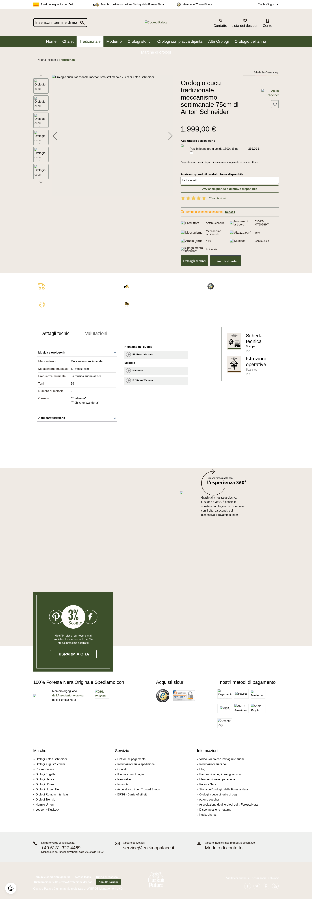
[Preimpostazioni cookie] (10, 888)
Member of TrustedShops (198, 4)
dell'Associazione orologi (68, 695)
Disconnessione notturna (215, 809)
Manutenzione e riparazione (217, 779)
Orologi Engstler (46, 774)
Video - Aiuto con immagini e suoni (221, 759)
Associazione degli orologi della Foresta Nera (228, 804)
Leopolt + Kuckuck (47, 809)
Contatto (122, 769)
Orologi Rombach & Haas (52, 794)
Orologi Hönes (45, 784)
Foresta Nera (207, 784)
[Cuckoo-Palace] (156, 22)
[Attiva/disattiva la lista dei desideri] (275, 104)
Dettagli (230, 211)
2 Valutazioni (217, 198)
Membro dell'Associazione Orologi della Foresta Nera (132, 4)
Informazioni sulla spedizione (136, 764)
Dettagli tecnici (194, 261)
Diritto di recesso (107, 876)
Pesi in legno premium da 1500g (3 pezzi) (216, 148)
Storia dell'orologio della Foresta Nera (223, 789)
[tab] (55, 333)
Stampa (250, 346)
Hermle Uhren (45, 804)
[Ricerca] (82, 22)
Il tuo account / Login (130, 774)
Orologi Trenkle (45, 799)
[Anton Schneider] (270, 92)
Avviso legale (83, 876)
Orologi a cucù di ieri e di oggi (218, 794)
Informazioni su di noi (213, 764)
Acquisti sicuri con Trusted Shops (138, 789)
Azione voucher (209, 799)
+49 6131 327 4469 (61, 847)
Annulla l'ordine (108, 881)
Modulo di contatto (223, 847)
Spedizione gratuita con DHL (57, 4)
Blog (202, 769)
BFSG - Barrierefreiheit (132, 794)
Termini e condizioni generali (52, 876)
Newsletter (124, 779)
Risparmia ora (73, 654)
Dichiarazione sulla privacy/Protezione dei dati (63, 881)
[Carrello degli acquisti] (276, 22)
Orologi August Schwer (50, 764)
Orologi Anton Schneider (51, 759)
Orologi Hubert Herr (48, 789)
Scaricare (251, 369)
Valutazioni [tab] (96, 333)
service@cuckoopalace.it (148, 847)
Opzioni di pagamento (131, 759)
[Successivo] (170, 135)
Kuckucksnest (208, 814)
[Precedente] (55, 135)
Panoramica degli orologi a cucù (220, 774)
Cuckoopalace (45, 769)
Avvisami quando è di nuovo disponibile (229, 188)
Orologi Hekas (45, 779)
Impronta (123, 784)
